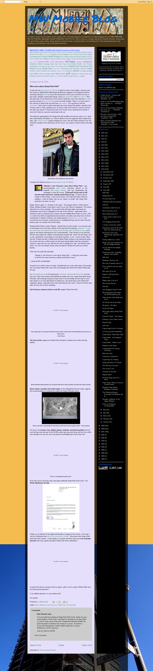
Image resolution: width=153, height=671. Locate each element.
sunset (70, 76)
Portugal (89, 64)
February (106, 419)
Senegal (39, 68)
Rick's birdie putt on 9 (109, 214)
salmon (56, 76)
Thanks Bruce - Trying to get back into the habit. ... (110, 96)
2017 (103, 148)
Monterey (80, 62)
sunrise (65, 76)
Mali (56, 62)
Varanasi (53, 71)
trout (75, 76)
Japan (68, 59)
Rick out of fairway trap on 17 (112, 263)
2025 (103, 133)
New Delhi (58, 64)
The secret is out (108, 369)
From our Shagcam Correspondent (109, 405)
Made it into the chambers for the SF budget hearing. (112, 243)
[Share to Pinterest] (66, 602)
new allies (88, 99)
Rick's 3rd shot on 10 (109, 211)
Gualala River (38, 59)
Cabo (41, 54)
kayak (86, 74)
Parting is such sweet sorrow (112, 319)
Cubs (81, 54)
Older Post (87, 645)
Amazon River (61, 52)
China (71, 54)
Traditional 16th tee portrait (111, 202)
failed (45, 94)
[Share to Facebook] (64, 602)
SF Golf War (117, 63)
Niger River (67, 64)
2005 (103, 438)
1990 (103, 459)
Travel (89, 68)
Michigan (70, 61)
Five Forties (64, 57)
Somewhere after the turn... (111, 208)
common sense (42, 121)
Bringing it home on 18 (110, 260)
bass (31, 74)
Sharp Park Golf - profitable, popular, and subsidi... (112, 253)
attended (36, 274)
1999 (103, 447)
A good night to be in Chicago (112, 328)
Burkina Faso (34, 54)
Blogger (85, 664)
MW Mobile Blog (73, 18)
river (47, 76)
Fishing (57, 57)
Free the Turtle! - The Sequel (112, 316)
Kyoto (90, 59)
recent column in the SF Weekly (62, 182)
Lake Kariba (33, 62)
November (107, 175)
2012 (103, 163)
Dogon (85, 54)
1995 (103, 453)
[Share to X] (62, 602)
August (105, 184)
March (105, 416)
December (107, 172)
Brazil (90, 52)
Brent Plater (61, 188)
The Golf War (74, 69)
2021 (103, 136)
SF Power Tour (53, 66)
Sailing (72, 66)
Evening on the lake (109, 372)
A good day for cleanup (110, 359)
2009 (103, 426)
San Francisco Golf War (49, 90)
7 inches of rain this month (111, 225)
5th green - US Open (109, 305)
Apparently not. (107, 196)
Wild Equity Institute (58, 190)
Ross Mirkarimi (40, 605)
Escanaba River (35, 57)
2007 (103, 432)
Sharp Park (47, 68)
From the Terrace (80, 57)
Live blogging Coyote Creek (111, 289)
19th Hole (105, 193)
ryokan (51, 76)
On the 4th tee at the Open (111, 302)
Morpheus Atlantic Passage (40, 64)
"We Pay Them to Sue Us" (114, 70)
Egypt (90, 54)
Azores (78, 52)
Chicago (65, 54)
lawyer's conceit (77, 218)
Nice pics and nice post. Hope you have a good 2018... (111, 115)
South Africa (56, 68)
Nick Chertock (42, 614)
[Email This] (57, 602)
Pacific (79, 64)
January (106, 422)
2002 (103, 444)
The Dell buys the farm (110, 365)
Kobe (86, 59)
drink (53, 74)
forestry (62, 74)
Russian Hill (43, 66)
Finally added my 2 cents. (111, 240)
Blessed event (107, 353)
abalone (76, 71)
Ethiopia (44, 57)
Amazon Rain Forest (49, 52)
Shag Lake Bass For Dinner (112, 362)
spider (61, 76)
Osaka (73, 64)
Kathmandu (80, 59)
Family (50, 57)
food (57, 74)
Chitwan (76, 54)
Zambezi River (61, 71)
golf (68, 73)
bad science (81, 97)
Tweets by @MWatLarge (107, 87)
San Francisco (81, 66)
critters (41, 74)
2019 (103, 142)
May (105, 410)
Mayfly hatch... (107, 375)
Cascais (59, 54)
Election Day (106, 322)
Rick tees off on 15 (109, 271)
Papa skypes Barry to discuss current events (112, 383)
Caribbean (53, 54)
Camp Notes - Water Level (111, 342)
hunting (73, 74)
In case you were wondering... (112, 331)
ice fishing (80, 74)
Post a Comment (40, 635)
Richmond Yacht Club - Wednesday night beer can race (112, 234)
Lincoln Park (43, 62)
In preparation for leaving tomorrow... (111, 349)
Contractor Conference (110, 356)
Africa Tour (38, 52)
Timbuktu (83, 68)
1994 (103, 456)
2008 (103, 429)
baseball (89, 71)
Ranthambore (34, 66)
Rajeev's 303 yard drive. (110, 274)
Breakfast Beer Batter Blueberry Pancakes (110, 388)
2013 (103, 160)
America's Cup (71, 52)
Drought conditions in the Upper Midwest (111, 400)
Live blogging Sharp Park (111, 222)
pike (90, 74)
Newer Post (35, 645)
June (105, 190)
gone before (63, 103)
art (81, 71)
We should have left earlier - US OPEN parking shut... (112, 293)
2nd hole (105, 286)
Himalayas (52, 59)
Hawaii (46, 59)
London (52, 62)
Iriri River (63, 59)
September (107, 181)
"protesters (33, 105)
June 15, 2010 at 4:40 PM (46, 631)
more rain (105, 325)
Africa (32, 52)
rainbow (38, 76)
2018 (103, 145)
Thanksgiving (64, 68)
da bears (47, 74)
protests (33, 76)
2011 (103, 166)
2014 (103, 157)
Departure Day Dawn (109, 345)
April (105, 413)
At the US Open (107, 308)
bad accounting (48, 101)
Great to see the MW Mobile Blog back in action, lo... (112, 102)
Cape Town (46, 54)
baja (84, 71)
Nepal (52, 64)
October (106, 178)
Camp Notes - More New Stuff (112, 334)
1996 (103, 450)
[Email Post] (53, 602)
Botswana (84, 52)
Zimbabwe (68, 71)
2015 (103, 154)
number (43, 274)
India (57, 59)
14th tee (105, 205)
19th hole (105, 257)
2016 (103, 151)
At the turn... (106, 277)
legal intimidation (68, 97)
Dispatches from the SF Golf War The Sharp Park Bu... (112, 229)
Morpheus (88, 62)
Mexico (61, 62)
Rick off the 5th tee (109, 283)
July (104, 187)
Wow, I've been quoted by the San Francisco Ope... (111, 122)
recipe (44, 76)
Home (61, 645)
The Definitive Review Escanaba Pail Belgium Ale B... (112, 394)
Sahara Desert (63, 66)
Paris (84, 64)
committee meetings (66, 274)
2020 (103, 139)
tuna (78, 76)
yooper (82, 76)
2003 (103, 441)
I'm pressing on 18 (108, 199)
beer (36, 74)
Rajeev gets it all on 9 (109, 280)
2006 (103, 435)
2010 (103, 169)
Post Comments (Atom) (48, 650)
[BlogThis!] (60, 602)
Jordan (73, 59)
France (71, 57)
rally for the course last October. (58, 536)
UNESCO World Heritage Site (40, 71)
